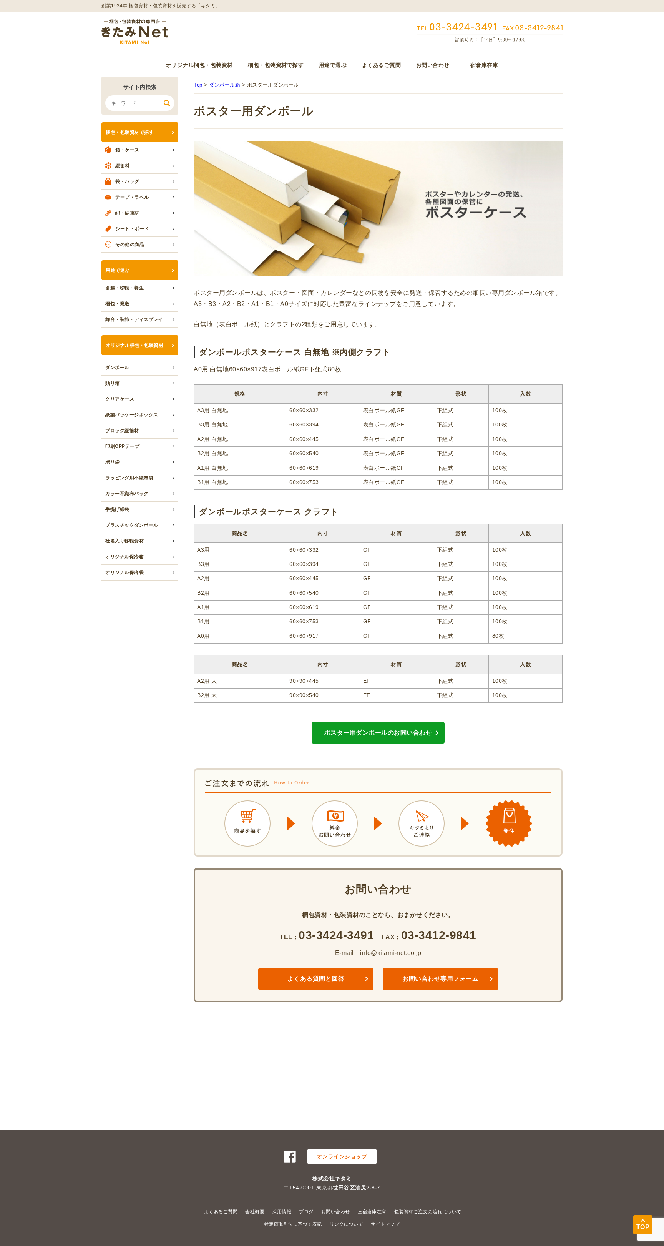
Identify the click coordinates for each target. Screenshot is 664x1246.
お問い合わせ (433, 65)
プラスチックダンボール (131, 525)
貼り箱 (112, 383)
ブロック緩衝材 (122, 430)
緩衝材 (122, 165)
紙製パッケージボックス (131, 415)
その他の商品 (129, 244)
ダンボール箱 (224, 85)
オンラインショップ (342, 1156)
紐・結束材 (127, 213)
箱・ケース (127, 150)
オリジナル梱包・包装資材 (199, 65)
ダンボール (117, 367)
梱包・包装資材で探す (276, 65)
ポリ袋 (112, 462)
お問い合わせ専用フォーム (440, 978)
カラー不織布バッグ (127, 493)
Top (198, 85)
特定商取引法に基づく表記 (293, 1224)
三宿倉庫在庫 (481, 65)
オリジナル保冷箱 (124, 556)
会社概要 (254, 1211)
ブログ (306, 1211)
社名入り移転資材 (124, 541)
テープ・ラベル (132, 197)
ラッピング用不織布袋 (129, 478)
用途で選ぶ (333, 65)
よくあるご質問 (381, 65)
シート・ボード (132, 228)
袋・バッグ (127, 181)
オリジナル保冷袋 (124, 572)
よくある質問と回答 (316, 978)
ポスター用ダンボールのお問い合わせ (378, 732)
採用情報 (281, 1211)
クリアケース (119, 399)
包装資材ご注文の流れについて (427, 1211)
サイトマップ (385, 1224)
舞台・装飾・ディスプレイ (134, 319)
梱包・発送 (117, 303)
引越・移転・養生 (124, 288)
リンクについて (347, 1224)
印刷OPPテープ (122, 446)
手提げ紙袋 (117, 509)
